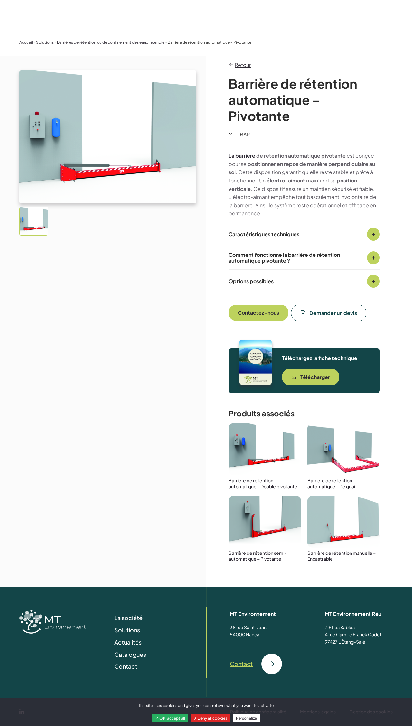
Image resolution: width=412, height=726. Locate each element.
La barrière (242, 155)
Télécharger (315, 377)
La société (128, 617)
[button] (33, 221)
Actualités (128, 642)
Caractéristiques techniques (264, 234)
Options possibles (251, 281)
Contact (125, 666)
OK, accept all (172, 718)
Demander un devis (333, 313)
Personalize (246, 718)
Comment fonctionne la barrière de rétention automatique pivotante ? (284, 257)
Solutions (45, 42)
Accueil (26, 42)
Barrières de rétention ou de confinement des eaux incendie (110, 42)
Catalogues (130, 654)
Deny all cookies (212, 718)
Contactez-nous (258, 312)
